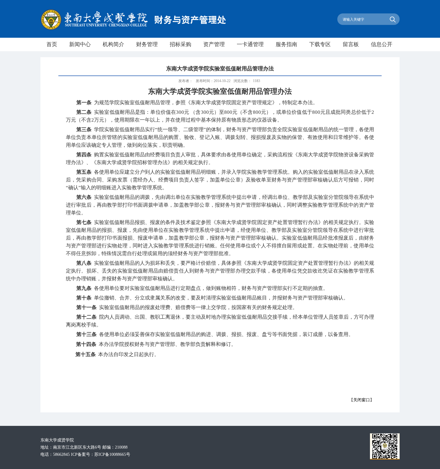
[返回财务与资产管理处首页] (133, 29)
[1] (385, 458)
